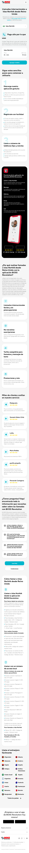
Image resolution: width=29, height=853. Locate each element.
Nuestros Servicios (6, 828)
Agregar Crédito (14, 63)
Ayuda (3, 832)
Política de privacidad (18, 842)
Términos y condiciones (6, 842)
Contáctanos (14, 569)
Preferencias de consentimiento (8, 845)
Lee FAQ (14, 563)
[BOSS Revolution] (6, 2)
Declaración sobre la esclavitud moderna (10, 844)
